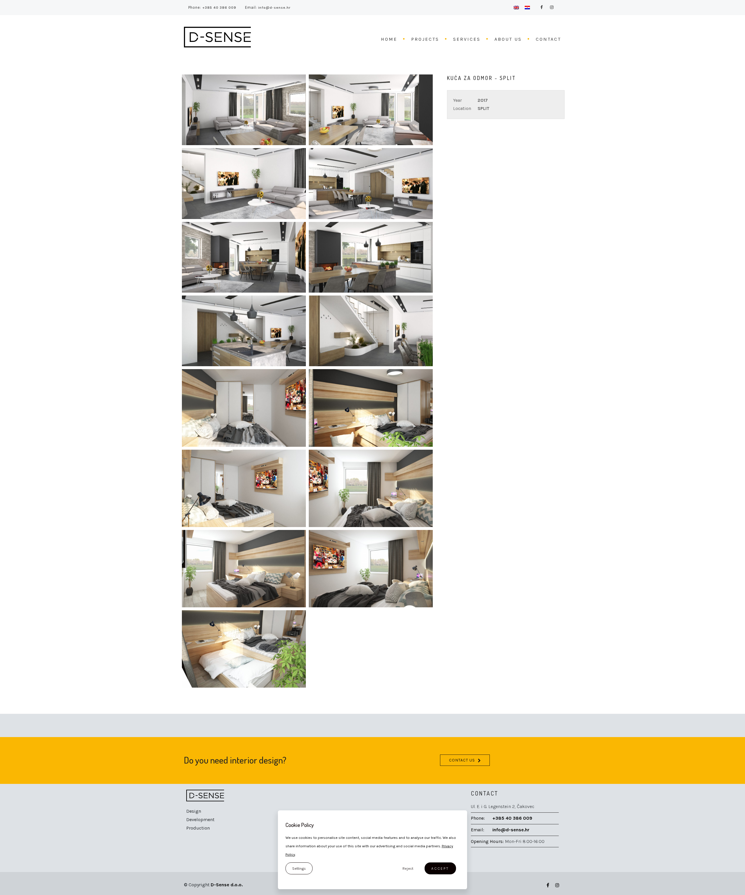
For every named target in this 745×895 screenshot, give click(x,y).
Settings (299, 868)
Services (466, 39)
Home (389, 39)
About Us (508, 39)
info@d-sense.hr (273, 8)
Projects (425, 39)
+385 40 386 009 (218, 8)
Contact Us (462, 760)
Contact (548, 39)
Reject (407, 868)
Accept (440, 868)
